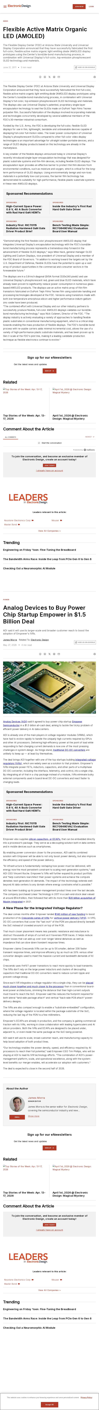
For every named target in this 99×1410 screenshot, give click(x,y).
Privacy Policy (86, 1398)
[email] (58, 77)
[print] (94, 77)
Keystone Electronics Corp (17, 520)
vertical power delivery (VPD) (70, 918)
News (5, 21)
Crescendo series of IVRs (35, 918)
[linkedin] (45, 77)
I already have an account (49, 470)
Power (6, 600)
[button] (5, 7)
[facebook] (40, 77)
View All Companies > (49, 531)
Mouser (55, 520)
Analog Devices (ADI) (15, 721)
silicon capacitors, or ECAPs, (45, 839)
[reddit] (54, 77)
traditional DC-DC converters (69, 750)
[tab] (10, 437)
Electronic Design (40, 640)
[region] (49, 443)
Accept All (49, 1405)
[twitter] (49, 77)
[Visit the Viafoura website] (89, 450)
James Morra (10, 640)
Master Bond (10, 524)
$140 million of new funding (70, 914)
